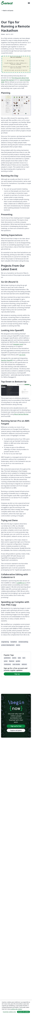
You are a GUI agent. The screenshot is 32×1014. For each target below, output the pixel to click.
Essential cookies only (9, 1012)
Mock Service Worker (21, 414)
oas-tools (22, 355)
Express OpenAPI (7, 360)
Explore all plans (16, 730)
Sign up (17, 674)
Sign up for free (16, 726)
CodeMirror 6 (21, 583)
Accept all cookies (23, 1012)
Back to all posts (7, 10)
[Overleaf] (7, 3)
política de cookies (16, 1009)
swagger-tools (18, 344)
